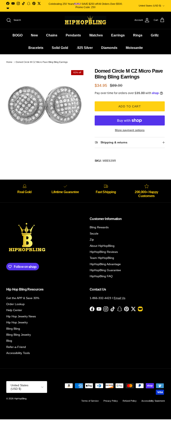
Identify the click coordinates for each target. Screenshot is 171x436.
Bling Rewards (99, 227)
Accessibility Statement (153, 401)
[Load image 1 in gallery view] (46, 107)
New (34, 35)
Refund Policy (130, 401)
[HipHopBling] (85, 20)
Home (9, 62)
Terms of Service (90, 401)
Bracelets (35, 48)
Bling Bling (13, 328)
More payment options (130, 130)
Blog (9, 340)
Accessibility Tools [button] (18, 353)
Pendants (73, 35)
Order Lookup (15, 304)
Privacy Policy (110, 401)
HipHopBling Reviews (104, 251)
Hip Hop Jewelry (17, 322)
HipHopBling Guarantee (105, 270)
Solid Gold (60, 48)
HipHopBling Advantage (105, 264)
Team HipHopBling (102, 258)
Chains (51, 35)
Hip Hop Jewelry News (21, 316)
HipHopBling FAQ (101, 276)
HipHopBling (20, 398)
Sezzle (94, 233)
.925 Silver (85, 48)
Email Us (119, 298)
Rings (137, 35)
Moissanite (134, 48)
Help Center (14, 310)
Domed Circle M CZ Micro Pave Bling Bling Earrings (42, 62)
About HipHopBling (102, 245)
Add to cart (129, 106)
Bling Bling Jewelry (18, 334)
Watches (96, 35)
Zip (92, 239)
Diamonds (109, 48)
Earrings (118, 35)
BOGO (18, 35)
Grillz (155, 35)
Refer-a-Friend (16, 347)
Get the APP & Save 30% (22, 298)
